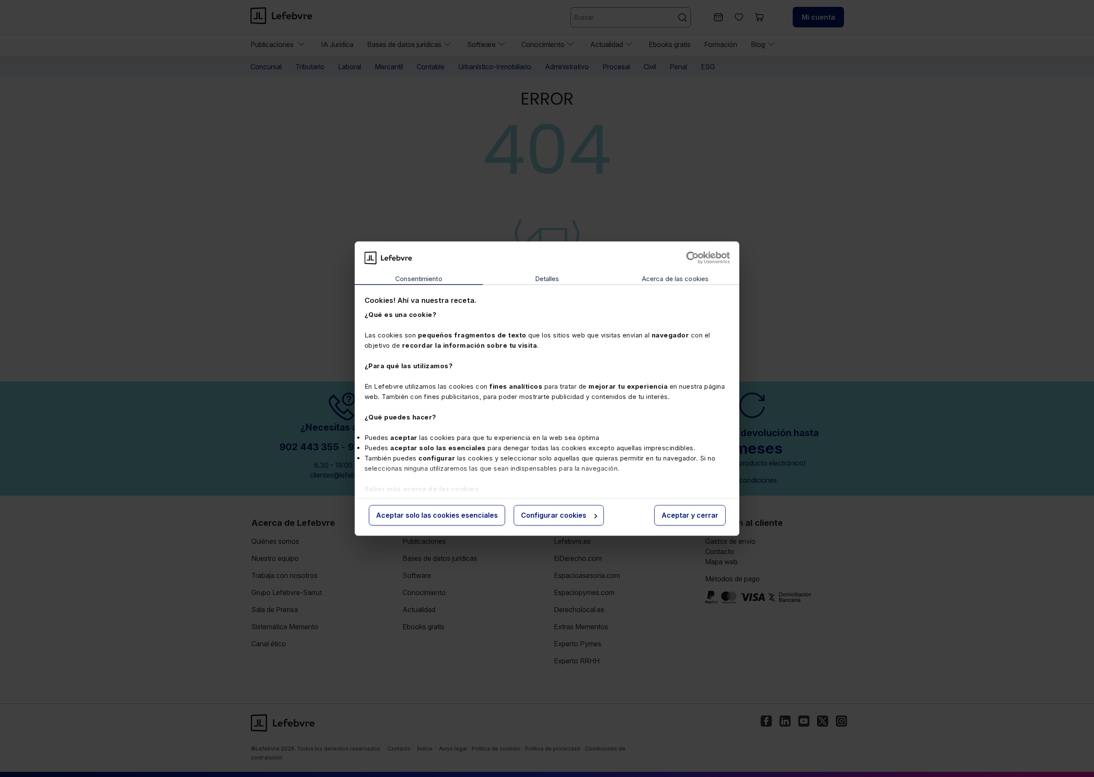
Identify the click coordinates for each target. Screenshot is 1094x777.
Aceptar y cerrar (690, 515)
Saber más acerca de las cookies (422, 489)
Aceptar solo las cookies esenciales (437, 515)
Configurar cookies (553, 515)
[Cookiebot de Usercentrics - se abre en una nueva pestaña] (692, 257)
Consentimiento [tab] (418, 279)
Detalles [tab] (547, 279)
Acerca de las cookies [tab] (675, 279)
